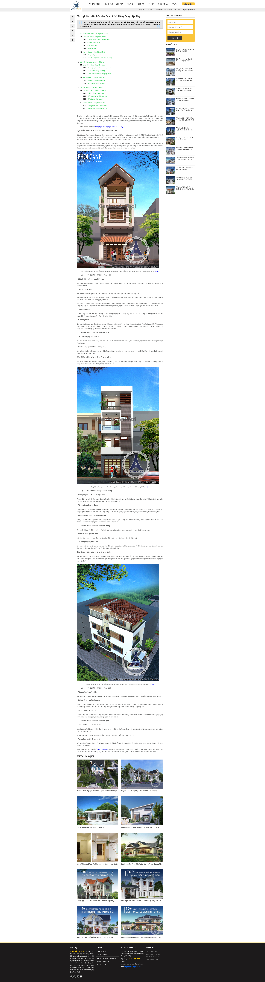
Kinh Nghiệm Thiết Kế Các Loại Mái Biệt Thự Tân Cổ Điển (141, 901)
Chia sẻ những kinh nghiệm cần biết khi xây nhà (140, 827)
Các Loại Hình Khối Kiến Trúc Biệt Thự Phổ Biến (95, 937)
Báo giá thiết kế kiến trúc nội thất (106, 958)
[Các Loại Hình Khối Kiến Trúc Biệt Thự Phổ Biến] (97, 920)
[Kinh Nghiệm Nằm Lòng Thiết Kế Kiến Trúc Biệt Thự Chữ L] (142, 920)
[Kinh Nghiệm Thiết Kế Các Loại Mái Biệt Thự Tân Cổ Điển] (142, 884)
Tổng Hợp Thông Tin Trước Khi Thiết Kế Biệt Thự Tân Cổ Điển (97, 901)
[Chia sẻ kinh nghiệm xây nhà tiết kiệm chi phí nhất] (97, 774)
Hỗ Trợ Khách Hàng (151, 951)
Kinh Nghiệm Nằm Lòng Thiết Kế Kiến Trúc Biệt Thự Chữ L (141, 937)
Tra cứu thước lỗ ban (103, 965)
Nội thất (140, 4)
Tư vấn (174, 4)
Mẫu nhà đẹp (188, 4)
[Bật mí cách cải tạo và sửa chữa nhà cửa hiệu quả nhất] (97, 847)
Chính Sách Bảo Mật (152, 959)
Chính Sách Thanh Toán (153, 954)
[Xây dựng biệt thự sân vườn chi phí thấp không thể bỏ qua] (142, 847)
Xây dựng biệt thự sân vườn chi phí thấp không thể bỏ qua (141, 864)
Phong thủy (163, 4)
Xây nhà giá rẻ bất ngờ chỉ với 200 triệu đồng (139, 791)
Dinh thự (151, 4)
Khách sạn (108, 4)
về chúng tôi (94, 4)
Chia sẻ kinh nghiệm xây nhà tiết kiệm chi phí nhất (97, 791)
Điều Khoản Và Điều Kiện (153, 957)
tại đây (156, 271)
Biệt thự (119, 4)
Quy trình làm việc (102, 954)
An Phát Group (103, 749)
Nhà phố (130, 4)
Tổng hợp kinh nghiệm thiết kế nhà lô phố (110, 127)
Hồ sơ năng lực (101, 951)
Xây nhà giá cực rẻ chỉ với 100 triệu (91, 827)
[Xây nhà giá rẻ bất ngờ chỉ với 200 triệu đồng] (142, 774)
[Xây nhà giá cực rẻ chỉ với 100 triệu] (97, 810)
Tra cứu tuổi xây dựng (103, 961)
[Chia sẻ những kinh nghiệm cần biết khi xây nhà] (142, 810)
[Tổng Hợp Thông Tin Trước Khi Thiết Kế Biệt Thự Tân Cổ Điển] (97, 884)
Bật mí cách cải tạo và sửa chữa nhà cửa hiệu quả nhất (97, 864)
